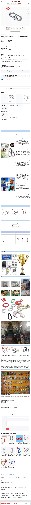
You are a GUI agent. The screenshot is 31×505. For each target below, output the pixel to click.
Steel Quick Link (18, 495)
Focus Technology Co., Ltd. (10, 501)
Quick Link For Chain (9, 497)
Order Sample (14, 46)
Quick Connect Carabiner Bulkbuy (18, 497)
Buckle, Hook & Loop (11, 487)
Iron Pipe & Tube (10, 476)
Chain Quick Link (3, 497)
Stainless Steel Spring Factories (5, 495)
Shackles (16, 487)
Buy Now (5, 503)
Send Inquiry (15, 503)
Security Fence (2, 477)
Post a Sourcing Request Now (24, 428)
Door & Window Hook (4, 487)
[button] (27, 90)
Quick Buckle (12, 495)
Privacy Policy (27, 501)
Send (7, 428)
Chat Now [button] (26, 503)
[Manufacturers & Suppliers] (15, 1)
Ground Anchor (25, 477)
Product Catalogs (12, 474)
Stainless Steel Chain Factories (5, 493)
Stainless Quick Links (24, 495)
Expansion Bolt (17, 477)
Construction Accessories (26, 476)
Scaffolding (2, 476)
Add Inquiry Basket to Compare (15, 31)
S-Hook (26, 487)
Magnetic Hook (3, 489)
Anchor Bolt (9, 477)
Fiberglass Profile (18, 476)
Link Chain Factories (22, 493)
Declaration (24, 501)
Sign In (2, 84)
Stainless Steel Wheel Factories (14, 493)
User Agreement (20, 501)
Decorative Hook (21, 487)
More (1, 480)
